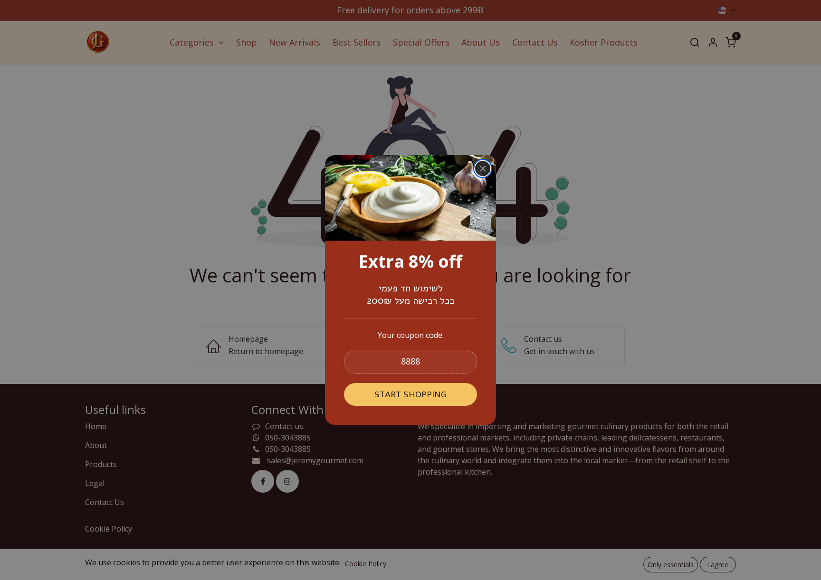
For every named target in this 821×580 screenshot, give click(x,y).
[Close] (482, 168)
